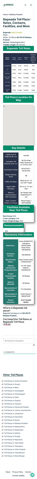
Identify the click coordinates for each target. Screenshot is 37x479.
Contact (28, 472)
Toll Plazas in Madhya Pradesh (16, 423)
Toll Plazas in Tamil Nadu (13, 443)
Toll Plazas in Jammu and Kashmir (17, 410)
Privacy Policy (17, 472)
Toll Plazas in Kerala (12, 420)
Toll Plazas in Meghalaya (13, 430)
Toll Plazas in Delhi (11, 397)
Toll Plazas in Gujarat (12, 400)
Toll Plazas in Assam (12, 384)
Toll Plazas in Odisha (12, 433)
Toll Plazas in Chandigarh (14, 391)
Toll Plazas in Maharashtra (14, 427)
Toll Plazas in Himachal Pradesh (16, 407)
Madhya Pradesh (16, 14)
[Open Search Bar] (25, 5)
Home (5, 14)
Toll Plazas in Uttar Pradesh (15, 449)
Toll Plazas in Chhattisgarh (14, 394)
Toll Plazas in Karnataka (13, 417)
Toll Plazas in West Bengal (14, 456)
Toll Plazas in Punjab (12, 436)
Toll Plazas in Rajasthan (13, 440)
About (8, 472)
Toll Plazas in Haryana (12, 404)
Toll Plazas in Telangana (13, 446)
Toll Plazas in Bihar (11, 387)
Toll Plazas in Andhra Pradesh (15, 381)
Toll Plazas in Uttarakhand (14, 453)
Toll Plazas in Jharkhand (13, 414)
